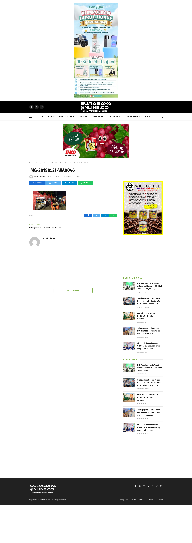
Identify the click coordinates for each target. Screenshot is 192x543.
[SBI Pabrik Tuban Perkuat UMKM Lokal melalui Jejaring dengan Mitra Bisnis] (129, 346)
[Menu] (30, 116)
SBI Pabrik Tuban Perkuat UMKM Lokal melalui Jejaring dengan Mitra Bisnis (148, 346)
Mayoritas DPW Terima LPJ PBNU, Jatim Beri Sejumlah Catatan (147, 316)
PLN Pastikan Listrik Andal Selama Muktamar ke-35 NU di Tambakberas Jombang (149, 286)
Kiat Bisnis (98, 117)
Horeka (83, 117)
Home (42, 117)
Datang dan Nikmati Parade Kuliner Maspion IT (45, 228)
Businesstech (133, 117)
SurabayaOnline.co (47, 500)
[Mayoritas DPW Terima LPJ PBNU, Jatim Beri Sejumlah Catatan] (129, 316)
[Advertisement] (73, 268)
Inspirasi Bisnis (66, 117)
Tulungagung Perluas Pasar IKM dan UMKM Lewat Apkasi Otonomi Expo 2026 (148, 331)
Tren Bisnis (114, 117)
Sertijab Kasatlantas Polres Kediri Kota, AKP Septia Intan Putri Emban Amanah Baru (149, 301)
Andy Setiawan (41, 176)
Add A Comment (73, 290)
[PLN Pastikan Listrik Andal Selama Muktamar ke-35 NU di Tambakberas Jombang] (129, 286)
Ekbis (51, 117)
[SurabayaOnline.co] (96, 107)
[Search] (161, 116)
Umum (147, 117)
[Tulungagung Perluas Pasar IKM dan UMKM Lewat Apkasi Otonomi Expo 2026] (129, 331)
